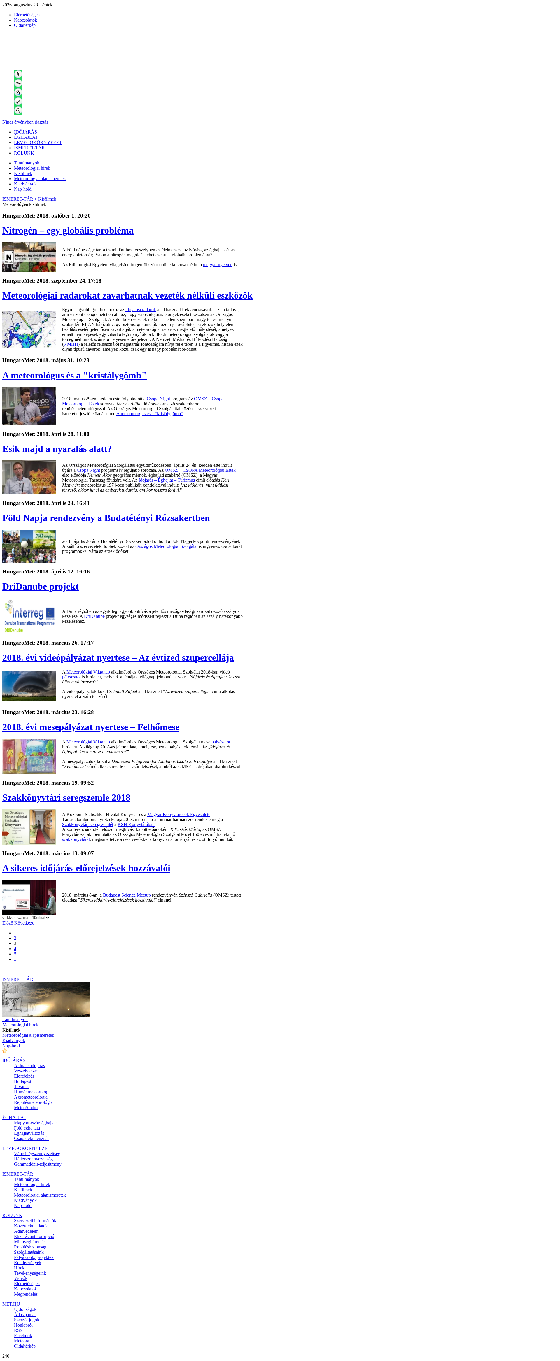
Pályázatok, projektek (34, 1257)
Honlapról (23, 1325)
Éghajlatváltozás (29, 1133)
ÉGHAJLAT (26, 137)
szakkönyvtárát (76, 839)
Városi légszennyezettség (37, 1153)
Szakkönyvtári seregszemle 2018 (66, 797)
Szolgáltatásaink (29, 1252)
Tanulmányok (26, 162)
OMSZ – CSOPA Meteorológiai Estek (200, 470)
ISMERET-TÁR (29, 147)
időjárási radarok (140, 309)
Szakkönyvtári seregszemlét (87, 824)
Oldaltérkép (25, 25)
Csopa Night (158, 398)
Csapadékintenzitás (31, 1138)
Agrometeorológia (31, 1097)
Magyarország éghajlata (36, 1122)
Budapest (22, 1081)
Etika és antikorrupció (34, 1236)
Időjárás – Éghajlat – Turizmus (167, 480)
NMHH (71, 344)
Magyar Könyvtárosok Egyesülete (178, 814)
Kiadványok (25, 183)
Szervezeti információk (35, 1220)
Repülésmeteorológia (33, 1102)
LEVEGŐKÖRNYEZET (38, 142)
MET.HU (11, 1304)
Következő (24, 922)
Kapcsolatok (25, 19)
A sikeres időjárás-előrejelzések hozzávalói (86, 868)
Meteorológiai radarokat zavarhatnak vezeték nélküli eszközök (127, 295)
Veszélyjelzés (26, 1070)
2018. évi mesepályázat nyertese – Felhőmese (90, 727)
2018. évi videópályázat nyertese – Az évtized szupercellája (118, 657)
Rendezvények (27, 1262)
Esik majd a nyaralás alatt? (57, 448)
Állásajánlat (25, 1314)
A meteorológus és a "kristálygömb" (74, 375)
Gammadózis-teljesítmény (38, 1164)
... (16, 959)
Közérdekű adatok (31, 1225)
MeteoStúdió (26, 1107)
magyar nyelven (217, 264)
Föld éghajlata (27, 1127)
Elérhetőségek (27, 14)
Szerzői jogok (26, 1319)
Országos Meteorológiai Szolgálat (166, 546)
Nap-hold (23, 189)
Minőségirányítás (30, 1241)
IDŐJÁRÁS (25, 131)
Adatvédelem (26, 1231)
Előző (7, 922)
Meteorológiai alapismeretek (40, 178)
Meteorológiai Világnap (88, 671)
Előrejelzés (24, 1076)
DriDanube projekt (40, 586)
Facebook (23, 1335)
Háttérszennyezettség (33, 1158)
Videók (20, 1278)
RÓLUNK (24, 152)
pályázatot (71, 676)
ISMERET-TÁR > (19, 199)
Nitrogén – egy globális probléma (68, 230)
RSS (18, 1330)
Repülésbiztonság (30, 1246)
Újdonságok (25, 1309)
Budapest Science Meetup (127, 894)
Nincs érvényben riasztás (25, 122)
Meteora (21, 1340)
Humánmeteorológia (33, 1091)
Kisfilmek (23, 173)
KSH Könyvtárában (136, 824)
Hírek (19, 1267)
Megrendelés (26, 1294)
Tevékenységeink (30, 1273)
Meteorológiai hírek (32, 168)
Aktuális (29, 1065)
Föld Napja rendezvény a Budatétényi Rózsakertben (106, 518)
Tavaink (21, 1086)
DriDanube (94, 616)
